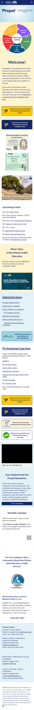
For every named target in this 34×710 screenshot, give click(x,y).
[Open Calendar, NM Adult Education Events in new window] (29, 537)
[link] (17, 455)
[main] (17, 62)
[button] (2, 2)
